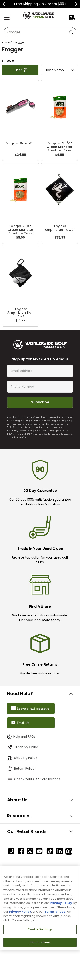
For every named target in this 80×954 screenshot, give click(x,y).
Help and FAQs (24, 736)
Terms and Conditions (60, 433)
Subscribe (40, 402)
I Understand (40, 942)
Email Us (23, 723)
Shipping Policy (25, 757)
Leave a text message (33, 708)
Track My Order (26, 747)
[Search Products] (72, 32)
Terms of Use (54, 911)
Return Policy (24, 768)
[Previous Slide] (4, 4)
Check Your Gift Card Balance (37, 779)
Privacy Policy (19, 437)
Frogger (19, 42)
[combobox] (40, 32)
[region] (40, 908)
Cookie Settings (40, 929)
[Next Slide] (76, 4)
